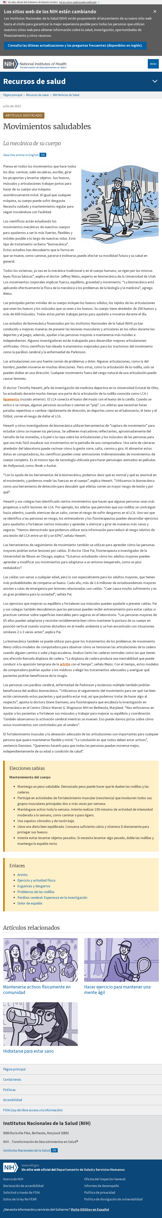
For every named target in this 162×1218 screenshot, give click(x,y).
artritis (65, 664)
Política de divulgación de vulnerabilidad (113, 1199)
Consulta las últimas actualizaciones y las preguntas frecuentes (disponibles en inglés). (75, 45)
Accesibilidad (12, 1100)
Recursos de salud (34, 81)
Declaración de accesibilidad (23, 1186)
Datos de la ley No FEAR (20, 1199)
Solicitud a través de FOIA (21, 1192)
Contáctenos (12, 1079)
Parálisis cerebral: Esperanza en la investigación (52, 897)
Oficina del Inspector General (104, 1179)
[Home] (34, 64)
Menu (153, 64)
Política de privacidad (99, 1192)
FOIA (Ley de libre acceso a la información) (33, 1110)
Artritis (22, 874)
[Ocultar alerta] (155, 11)
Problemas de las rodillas (36, 891)
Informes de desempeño (101, 1186)
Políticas (9, 1090)
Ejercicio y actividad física (36, 880)
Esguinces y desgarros (33, 886)
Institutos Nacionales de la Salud (26, 1150)
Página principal (12, 95)
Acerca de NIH (13, 1179)
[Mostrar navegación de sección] (155, 81)
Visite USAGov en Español (90, 1209)
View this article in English (21, 155)
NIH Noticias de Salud (66, 95)
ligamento (11, 399)
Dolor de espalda (29, 903)
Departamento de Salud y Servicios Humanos (91, 1169)
